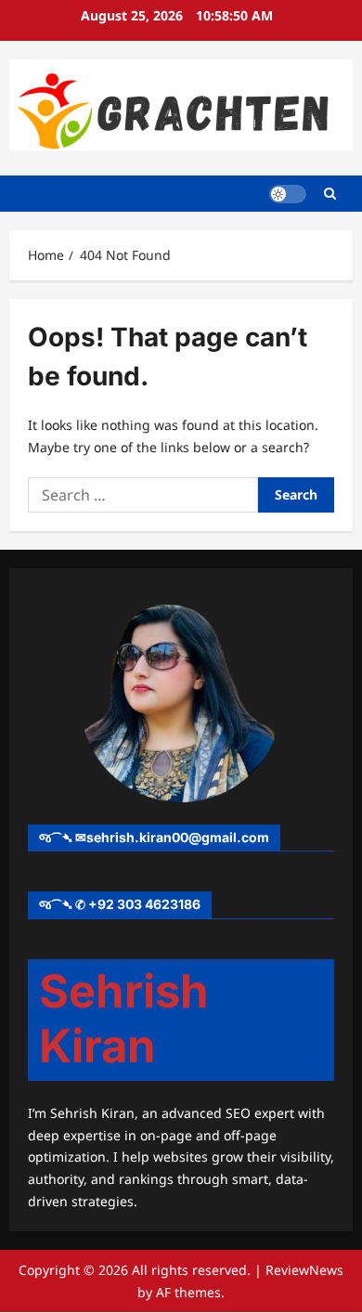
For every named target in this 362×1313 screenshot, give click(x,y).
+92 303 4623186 (144, 904)
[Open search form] (330, 194)
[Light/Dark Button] (287, 194)
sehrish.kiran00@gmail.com (177, 837)
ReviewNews (304, 1270)
